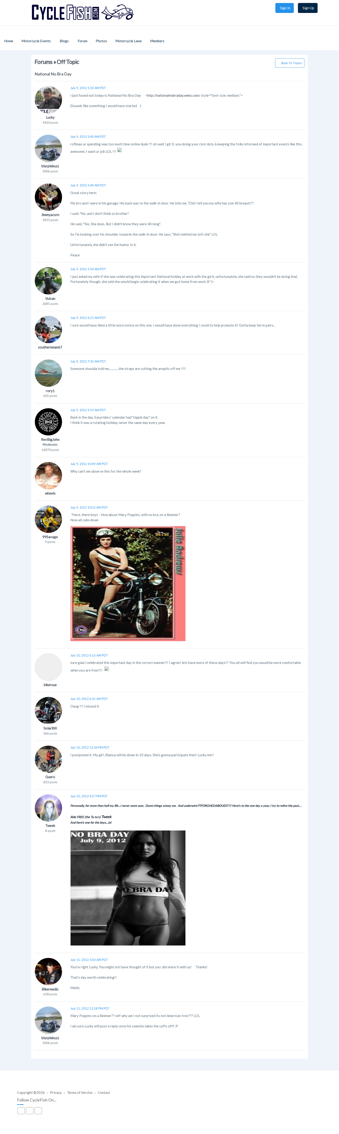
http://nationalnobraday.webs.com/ (173, 95)
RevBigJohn (50, 439)
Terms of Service (79, 1092)
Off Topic (68, 61)
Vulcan (50, 298)
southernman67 (50, 347)
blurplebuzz (50, 166)
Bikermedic (50, 989)
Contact (104, 1092)
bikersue (50, 685)
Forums (44, 61)
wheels (50, 493)
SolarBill (50, 728)
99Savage (50, 537)
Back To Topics (291, 63)
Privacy (56, 1092)
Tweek (50, 825)
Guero (50, 777)
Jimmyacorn (50, 215)
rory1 (50, 391)
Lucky (50, 117)
